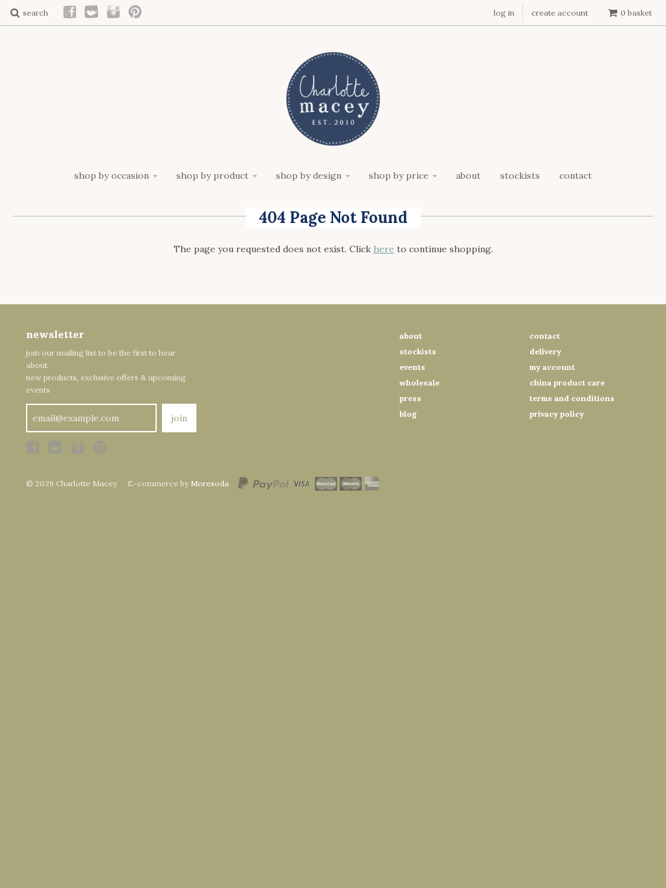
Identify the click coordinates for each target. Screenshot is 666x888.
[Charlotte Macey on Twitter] (92, 12)
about (410, 336)
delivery (545, 351)
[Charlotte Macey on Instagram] (114, 12)
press (410, 398)
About (468, 175)
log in (504, 13)
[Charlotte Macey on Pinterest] (136, 12)
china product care (567, 382)
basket (636, 13)
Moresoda (210, 483)
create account (559, 13)
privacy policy (556, 414)
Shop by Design (308, 175)
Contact (575, 175)
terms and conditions (572, 398)
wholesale (419, 382)
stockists (417, 351)
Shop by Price (399, 175)
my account (552, 367)
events (412, 367)
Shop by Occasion (111, 175)
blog (408, 414)
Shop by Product (212, 175)
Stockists (520, 175)
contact (544, 336)
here (383, 249)
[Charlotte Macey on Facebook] (70, 12)
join (179, 418)
